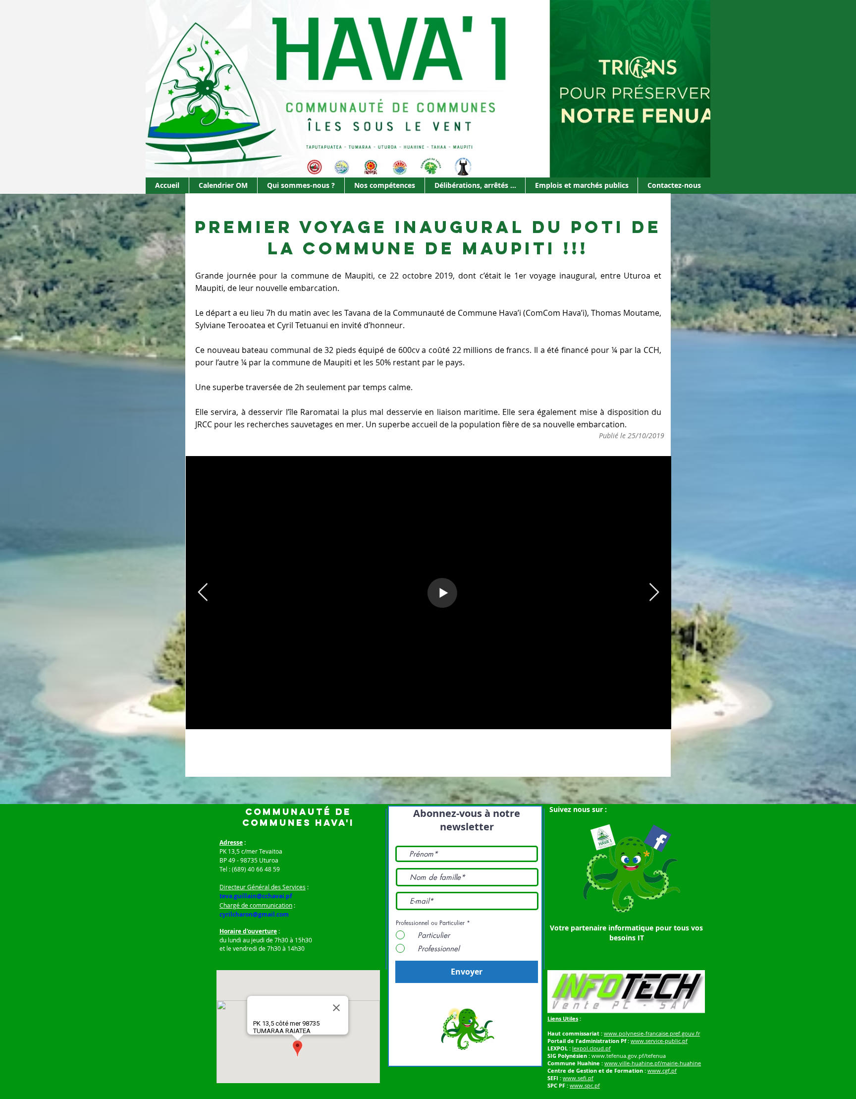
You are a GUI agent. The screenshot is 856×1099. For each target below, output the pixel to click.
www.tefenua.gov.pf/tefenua (628, 1055)
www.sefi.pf (578, 1078)
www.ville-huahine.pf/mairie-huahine (652, 1063)
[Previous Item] (203, 592)
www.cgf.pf (662, 1070)
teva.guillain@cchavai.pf (255, 896)
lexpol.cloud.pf (591, 1048)
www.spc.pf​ (585, 1085)
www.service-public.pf (659, 1040)
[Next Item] (654, 592)
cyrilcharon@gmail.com (254, 914)
